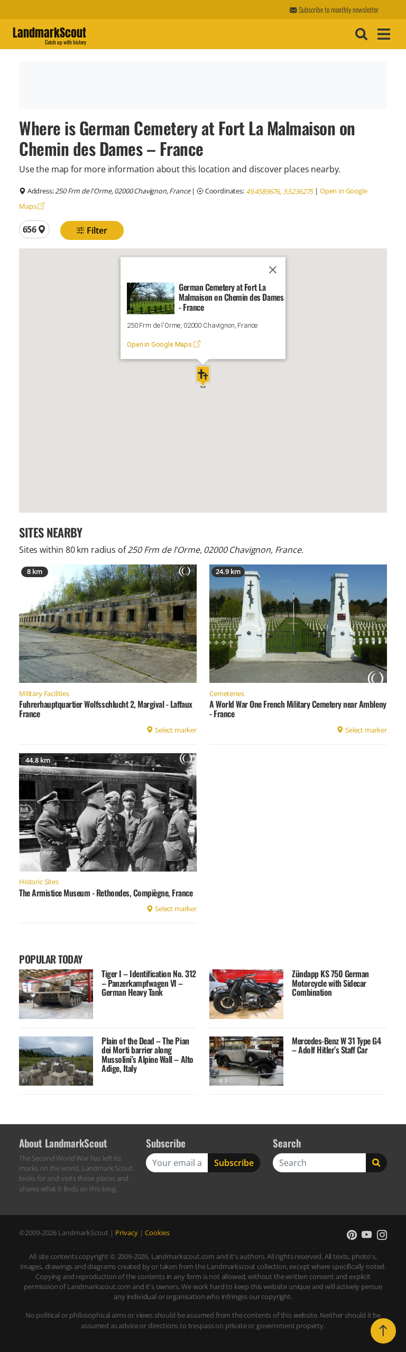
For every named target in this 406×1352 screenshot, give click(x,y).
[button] (203, 376)
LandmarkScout (49, 34)
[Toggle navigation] (382, 34)
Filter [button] (96, 230)
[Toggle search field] (360, 34)
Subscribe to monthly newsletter (338, 9)
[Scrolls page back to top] (383, 1331)
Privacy (126, 1232)
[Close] (272, 269)
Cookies (157, 1232)
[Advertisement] (201, 85)
